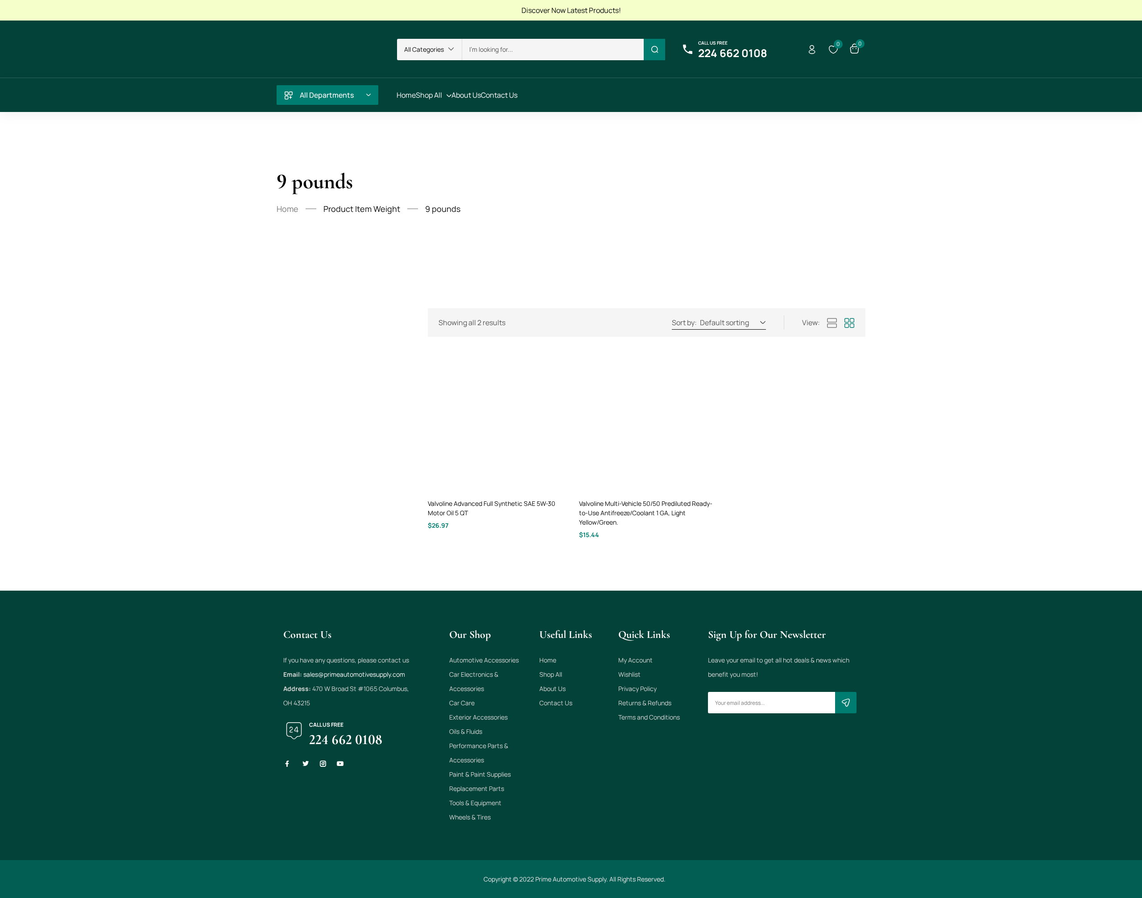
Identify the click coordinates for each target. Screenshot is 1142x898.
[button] (429, 49)
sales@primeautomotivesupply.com (354, 674)
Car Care (462, 703)
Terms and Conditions (649, 717)
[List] (832, 323)
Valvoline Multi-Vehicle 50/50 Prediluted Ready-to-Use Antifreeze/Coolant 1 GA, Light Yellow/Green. (645, 512)
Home (287, 208)
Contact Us (555, 703)
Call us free (713, 43)
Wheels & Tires (470, 817)
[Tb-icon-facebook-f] (288, 764)
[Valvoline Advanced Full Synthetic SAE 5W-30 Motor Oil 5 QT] (495, 422)
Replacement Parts (476, 788)
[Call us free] (687, 49)
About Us (552, 688)
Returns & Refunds (644, 703)
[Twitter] (305, 764)
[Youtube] (340, 764)
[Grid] (849, 323)
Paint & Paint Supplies (480, 774)
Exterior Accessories (478, 717)
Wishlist (629, 674)
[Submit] (845, 702)
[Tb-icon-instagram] (323, 764)
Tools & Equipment (475, 803)
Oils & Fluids (465, 731)
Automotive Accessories (484, 660)
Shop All (550, 674)
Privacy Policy (637, 688)
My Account (635, 660)
